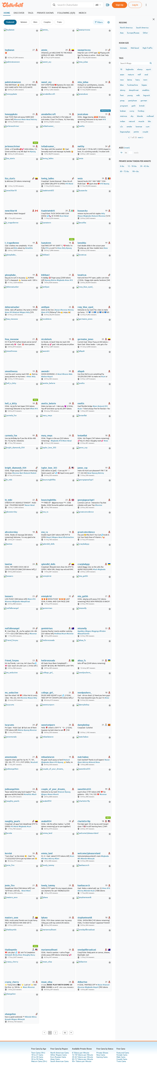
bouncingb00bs (48, 500)
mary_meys (46, 435)
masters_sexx (11, 917)
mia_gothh (83, 596)
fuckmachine (132, 85)
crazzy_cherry (12, 982)
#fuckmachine (68, 537)
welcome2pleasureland (89, 853)
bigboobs (130, 69)
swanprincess (84, 50)
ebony (139, 69)
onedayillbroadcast (87, 949)
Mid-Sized (135, 48)
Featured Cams (123, 1053)
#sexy (33, 955)
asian (122, 75)
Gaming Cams (101, 1057)
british (142, 106)
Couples (47, 22)
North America (126, 28)
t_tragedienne (12, 243)
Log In (135, 5)
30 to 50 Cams (37, 1059)
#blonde (84, 858)
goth (134, 106)
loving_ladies (47, 178)
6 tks (122, 166)
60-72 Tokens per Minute (82, 1059)
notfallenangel (12, 628)
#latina (53, 280)
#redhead (57, 634)
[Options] (108, 22)
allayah (81, 371)
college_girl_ (47, 692)
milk (138, 95)
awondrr (45, 371)
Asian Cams (55, 1059)
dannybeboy (83, 725)
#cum (62, 216)
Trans (59, 22)
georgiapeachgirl (86, 500)
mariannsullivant (49, 949)
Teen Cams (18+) (38, 1053)
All (97, 5)
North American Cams (59, 1053)
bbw (122, 85)
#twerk (56, 794)
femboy (141, 111)
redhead (150, 116)
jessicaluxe (83, 114)
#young (33, 151)
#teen (23, 119)
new (122, 80)
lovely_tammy (48, 885)
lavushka (82, 243)
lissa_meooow (12, 339)
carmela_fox (11, 435)
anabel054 (46, 821)
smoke (129, 127)
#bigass (23, 312)
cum (147, 127)
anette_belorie (48, 403)
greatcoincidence (86, 532)
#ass (46, 858)
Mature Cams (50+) (39, 1061)
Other (145, 33)
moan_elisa (46, 982)
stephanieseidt (85, 917)
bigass (144, 85)
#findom (102, 631)
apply (136, 153)
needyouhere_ (85, 692)
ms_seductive (11, 692)
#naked (33, 473)
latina (129, 80)
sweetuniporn (48, 725)
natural (132, 121)
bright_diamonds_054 (15, 468)
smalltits (145, 90)
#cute (80, 409)
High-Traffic (148, 48)
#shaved (92, 762)
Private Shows (102, 1053)
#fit (42, 858)
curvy (132, 111)
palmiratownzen (13, 82)
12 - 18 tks (132, 166)
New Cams (100, 1055)
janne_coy (82, 468)
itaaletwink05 (48, 211)
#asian (57, 310)
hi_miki (8, 500)
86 (65, 1033)
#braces (65, 374)
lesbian (123, 111)
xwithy (81, 146)
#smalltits (29, 248)
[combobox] (72, 5)
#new (59, 248)
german (144, 101)
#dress (34, 1017)
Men (35, 22)
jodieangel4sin (12, 789)
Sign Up (119, 5)
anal (146, 75)
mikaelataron (47, 757)
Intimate (123, 48)
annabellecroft (48, 114)
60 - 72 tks (124, 171)
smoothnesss (11, 371)
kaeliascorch (84, 885)
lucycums (9, 725)
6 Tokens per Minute (80, 1053)
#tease (80, 216)
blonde (140, 116)
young (130, 95)
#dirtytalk (8, 955)
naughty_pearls (12, 821)
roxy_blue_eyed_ (86, 307)
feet (122, 95)
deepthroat (134, 90)
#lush (95, 569)
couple (145, 132)
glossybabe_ (11, 275)
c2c (121, 127)
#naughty (26, 955)
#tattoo (44, 376)
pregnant (124, 106)
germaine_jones (85, 339)
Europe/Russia (133, 33)
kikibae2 (45, 275)
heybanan (9, 50)
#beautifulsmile (83, 634)
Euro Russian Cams (58, 1057)
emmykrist (46, 596)
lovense (139, 127)
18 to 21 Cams (37, 1055)
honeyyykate (11, 114)
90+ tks (135, 171)
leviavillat (82, 435)
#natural (95, 216)
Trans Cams (121, 1061)
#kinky (15, 955)
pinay (122, 101)
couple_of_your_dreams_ (53, 789)
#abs (70, 374)
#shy (103, 213)
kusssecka (82, 211)
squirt (148, 69)
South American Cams (59, 1061)
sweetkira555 (84, 789)
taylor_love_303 (49, 468)
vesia (80, 178)
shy (132, 116)
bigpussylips (125, 132)
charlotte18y (84, 821)
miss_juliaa (83, 82)
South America (142, 28)
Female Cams (122, 1055)
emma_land (46, 853)
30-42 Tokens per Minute (82, 1057)
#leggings (95, 631)
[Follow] (37, 30)
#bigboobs (87, 216)
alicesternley (11, 532)
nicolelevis (46, 339)
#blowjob (90, 858)
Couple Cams (122, 1059)
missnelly (82, 628)
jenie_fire (10, 885)
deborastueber (12, 307)
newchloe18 (11, 211)
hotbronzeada (48, 660)
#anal (28, 119)
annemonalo (11, 757)
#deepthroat (25, 601)
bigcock (146, 95)
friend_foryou (12, 660)
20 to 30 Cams (37, 1057)
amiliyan (45, 307)
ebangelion (10, 1014)
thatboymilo (11, 949)
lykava (44, 917)
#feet (32, 409)
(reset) (127, 148)
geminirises (47, 628)
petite (136, 132)
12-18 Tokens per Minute (82, 1055)
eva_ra (44, 532)
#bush (34, 794)
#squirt (50, 376)
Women (24, 22)
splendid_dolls (48, 564)
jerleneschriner (12, 146)
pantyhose (132, 101)
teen (145, 80)
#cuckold (34, 762)
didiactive (82, 982)
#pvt (21, 473)
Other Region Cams (58, 1055)
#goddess (81, 631)
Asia (121, 33)
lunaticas (82, 275)
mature (131, 75)
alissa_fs (82, 660)
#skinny (34, 119)
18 (121, 69)
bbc (149, 121)
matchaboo (83, 757)
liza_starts (10, 178)
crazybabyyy (84, 564)
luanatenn (46, 243)
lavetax (8, 564)
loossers (9, 596)
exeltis (81, 403)
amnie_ (44, 50)
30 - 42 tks (144, 166)
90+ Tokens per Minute (81, 1061)
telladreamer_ (48, 146)
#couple (8, 1019)
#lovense (17, 119)
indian (122, 121)
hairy (138, 80)
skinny (122, 90)
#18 (104, 119)
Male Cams (121, 1057)
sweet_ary (46, 82)
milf (139, 75)
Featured (10, 22)
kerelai (8, 853)
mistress (123, 116)
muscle (141, 121)
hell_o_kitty (11, 403)
